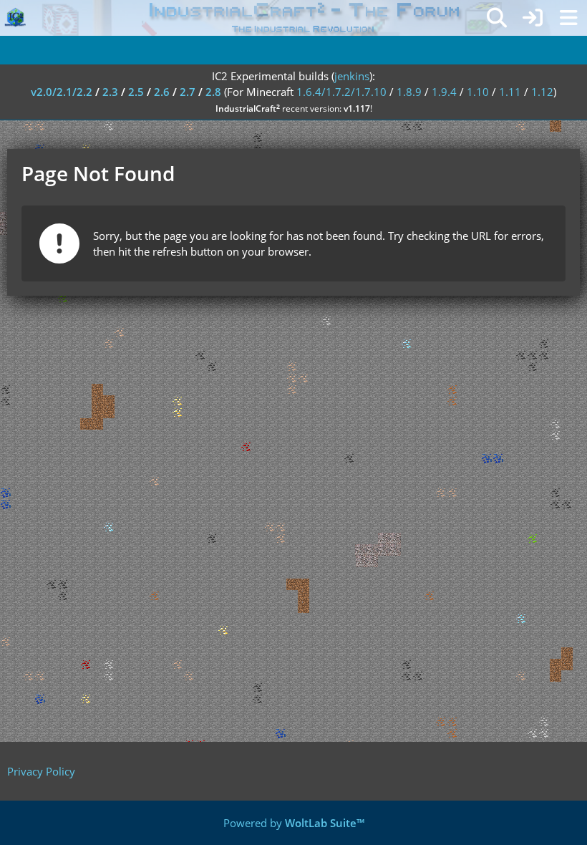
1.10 (478, 91)
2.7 (187, 91)
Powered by (293, 823)
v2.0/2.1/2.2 (61, 91)
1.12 (542, 91)
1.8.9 (409, 91)
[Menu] (568, 18)
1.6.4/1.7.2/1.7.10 (341, 91)
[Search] (496, 18)
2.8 (213, 91)
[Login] (532, 18)
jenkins (351, 76)
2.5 (136, 91)
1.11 (510, 91)
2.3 (110, 91)
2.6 (162, 91)
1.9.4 (444, 91)
